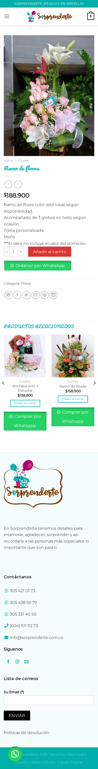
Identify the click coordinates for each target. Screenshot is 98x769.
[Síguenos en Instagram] (17, 662)
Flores (23, 161)
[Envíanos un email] (26, 662)
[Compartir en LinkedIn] (54, 295)
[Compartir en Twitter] (26, 295)
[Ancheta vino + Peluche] (25, 356)
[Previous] (3, 393)
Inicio (8, 161)
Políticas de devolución (27, 732)
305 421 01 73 (22, 590)
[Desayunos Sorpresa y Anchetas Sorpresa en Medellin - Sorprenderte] (49, 16)
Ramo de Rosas (72, 386)
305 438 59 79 (23, 602)
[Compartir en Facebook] (17, 295)
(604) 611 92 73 (23, 625)
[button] (39, 267)
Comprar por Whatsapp (27, 421)
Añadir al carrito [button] (25, 403)
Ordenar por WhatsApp (40, 265)
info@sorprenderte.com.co (36, 637)
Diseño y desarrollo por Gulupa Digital (49, 762)
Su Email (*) (14, 692)
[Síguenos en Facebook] (8, 662)
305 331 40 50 (23, 614)
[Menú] (7, 16)
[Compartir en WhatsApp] (8, 295)
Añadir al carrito (49, 251)
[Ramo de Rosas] (73, 356)
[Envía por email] (35, 295)
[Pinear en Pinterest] (44, 295)
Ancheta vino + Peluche (25, 388)
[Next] (94, 393)
